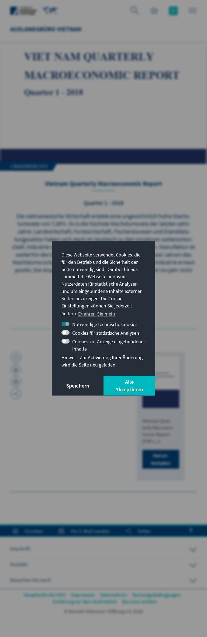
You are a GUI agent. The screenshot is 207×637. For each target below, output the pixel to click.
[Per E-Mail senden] (16, 381)
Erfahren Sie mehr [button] (96, 313)
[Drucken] (16, 369)
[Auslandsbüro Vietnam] (50, 10)
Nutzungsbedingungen (156, 595)
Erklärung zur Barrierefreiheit (85, 601)
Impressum (83, 595)
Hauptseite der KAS (44, 595)
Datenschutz (113, 595)
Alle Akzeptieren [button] (129, 385)
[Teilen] (16, 393)
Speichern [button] (77, 385)
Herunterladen (161, 459)
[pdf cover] (160, 382)
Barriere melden (139, 601)
